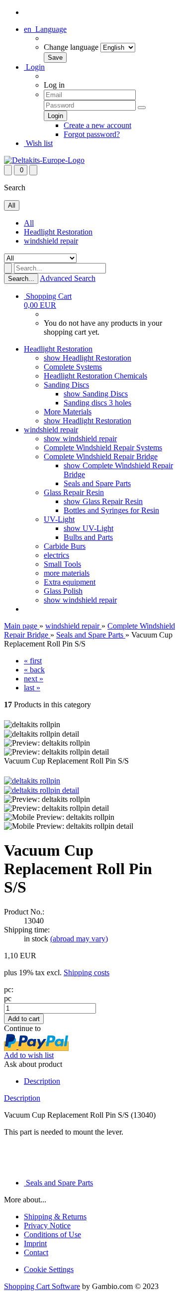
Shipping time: (27, 929)
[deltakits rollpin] (32, 781)
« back (34, 669)
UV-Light (59, 519)
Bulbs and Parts (88, 537)
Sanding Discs (66, 385)
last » (32, 687)
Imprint (35, 1243)
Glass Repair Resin (74, 492)
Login (34, 67)
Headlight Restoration (58, 232)
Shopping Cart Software (42, 1286)
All (29, 223)
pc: (8, 989)
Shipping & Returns (55, 1216)
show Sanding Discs (96, 393)
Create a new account (97, 125)
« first (33, 660)
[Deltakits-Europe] (44, 160)
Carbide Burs (65, 546)
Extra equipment (69, 582)
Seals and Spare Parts (97, 483)
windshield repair (51, 241)
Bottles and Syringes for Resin (111, 510)
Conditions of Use (52, 1234)
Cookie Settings (49, 1269)
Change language (71, 47)
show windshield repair (80, 438)
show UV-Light (88, 528)
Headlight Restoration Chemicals (95, 376)
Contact (36, 1252)
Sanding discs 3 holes (97, 402)
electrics (56, 555)
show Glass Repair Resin (103, 501)
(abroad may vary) (79, 938)
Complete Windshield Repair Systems (103, 447)
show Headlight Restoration (87, 358)
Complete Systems (73, 367)
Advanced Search (67, 278)
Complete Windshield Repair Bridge (101, 456)
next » (33, 678)
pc (7, 998)
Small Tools (62, 564)
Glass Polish (63, 591)
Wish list (38, 143)
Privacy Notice (47, 1225)
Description (42, 1081)
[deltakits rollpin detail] (41, 790)
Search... (21, 278)
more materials (67, 573)
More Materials (67, 411)
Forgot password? (92, 134)
